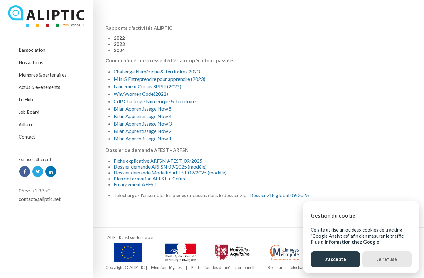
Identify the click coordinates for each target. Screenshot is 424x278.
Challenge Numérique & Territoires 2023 (157, 71)
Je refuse (387, 259)
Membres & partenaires (43, 74)
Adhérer (27, 124)
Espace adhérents (36, 159)
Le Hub (26, 99)
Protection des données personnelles (224, 267)
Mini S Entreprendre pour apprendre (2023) (159, 79)
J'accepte (335, 259)
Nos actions (31, 62)
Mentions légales (166, 267)
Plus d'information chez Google (345, 242)
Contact (27, 136)
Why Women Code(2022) (141, 94)
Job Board (29, 112)
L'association (32, 50)
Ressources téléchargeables (293, 267)
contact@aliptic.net (40, 199)
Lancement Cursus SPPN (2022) (147, 86)
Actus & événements (39, 87)
